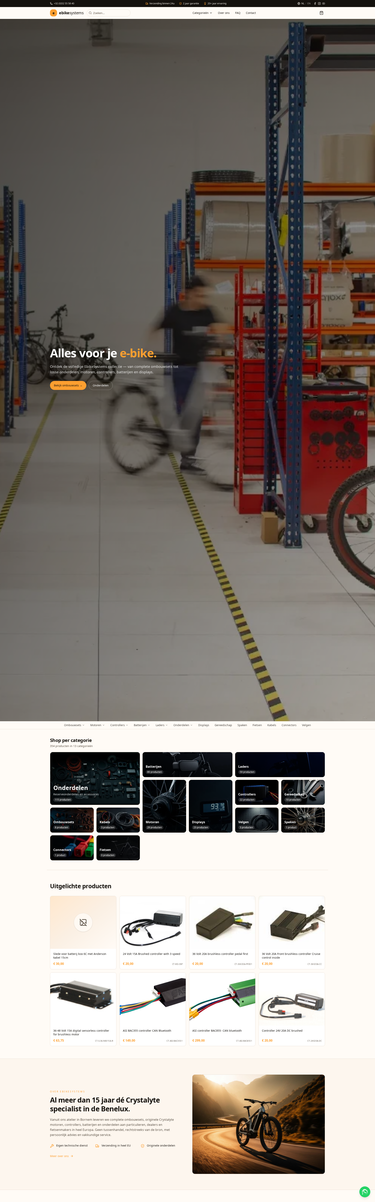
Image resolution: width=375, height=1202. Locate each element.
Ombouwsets (72, 725)
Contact (251, 13)
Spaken (242, 725)
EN (309, 3)
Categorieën (201, 13)
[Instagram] (319, 3)
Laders (160, 725)
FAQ (237, 13)
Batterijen (140, 725)
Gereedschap (223, 725)
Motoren (95, 725)
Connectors (289, 725)
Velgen (306, 725)
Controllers (117, 725)
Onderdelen (101, 385)
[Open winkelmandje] (321, 12)
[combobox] (108, 12)
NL (302, 3)
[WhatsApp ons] (364, 1191)
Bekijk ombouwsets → (68, 385)
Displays (203, 725)
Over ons (224, 13)
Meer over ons (59, 1156)
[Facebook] (315, 3)
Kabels (271, 725)
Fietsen (257, 725)
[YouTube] (323, 3)
